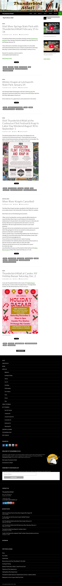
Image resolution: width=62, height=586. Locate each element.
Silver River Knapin (13, 260)
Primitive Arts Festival (9, 68)
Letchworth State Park (9, 109)
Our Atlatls (5, 363)
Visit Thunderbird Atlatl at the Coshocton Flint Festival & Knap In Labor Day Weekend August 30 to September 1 (20, 124)
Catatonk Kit (7, 413)
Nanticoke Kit (8, 423)
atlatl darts (21, 258)
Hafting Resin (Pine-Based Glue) (9, 572)
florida (36, 258)
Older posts (20, 350)
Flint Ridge (20, 188)
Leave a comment (24, 34)
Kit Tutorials (5, 407)
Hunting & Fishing (8, 375)
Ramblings (7, 385)
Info (45, 13)
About (39, 13)
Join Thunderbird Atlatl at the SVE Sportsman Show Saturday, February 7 (19, 525)
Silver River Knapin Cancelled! (18, 201)
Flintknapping (29, 258)
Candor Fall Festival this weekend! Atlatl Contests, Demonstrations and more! (20, 533)
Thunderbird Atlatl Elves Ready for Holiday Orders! (14, 529)
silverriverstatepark (24, 260)
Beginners (7, 372)
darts (5, 345)
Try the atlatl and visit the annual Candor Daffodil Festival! (16, 517)
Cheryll (16, 34)
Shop (35, 13)
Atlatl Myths (5, 558)
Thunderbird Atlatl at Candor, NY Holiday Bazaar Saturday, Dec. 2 (19, 275)
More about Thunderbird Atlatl (9, 460)
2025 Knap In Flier (7, 58)
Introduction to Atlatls (7, 462)
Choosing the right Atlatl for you (50, 36)
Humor (6, 398)
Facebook (5, 540)
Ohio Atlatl (6, 190)
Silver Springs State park (21, 68)
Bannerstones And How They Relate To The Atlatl (13, 561)
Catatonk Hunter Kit (9, 416)
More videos (47, 59)
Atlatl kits (11, 343)
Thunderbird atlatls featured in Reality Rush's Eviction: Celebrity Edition (19, 574)
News (3, 23)
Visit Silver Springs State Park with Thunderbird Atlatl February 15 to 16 (20, 29)
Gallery (55, 13)
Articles (4, 198)
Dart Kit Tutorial (8, 410)
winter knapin (19, 109)
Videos (50, 13)
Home (30, 13)
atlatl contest (12, 258)
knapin (31, 91)
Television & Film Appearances (9, 569)
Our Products (7, 391)
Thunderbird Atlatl (8, 13)
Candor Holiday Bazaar (31, 343)
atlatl (5, 107)
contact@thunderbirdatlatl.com (9, 499)
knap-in (27, 188)
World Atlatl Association (30, 190)
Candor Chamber (20, 343)
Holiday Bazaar (31, 283)
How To (6, 382)
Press (6, 394)
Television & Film (6, 432)
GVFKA (25, 107)
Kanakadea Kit (8, 420)
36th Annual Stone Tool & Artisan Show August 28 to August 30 (17, 513)
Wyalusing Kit (8, 426)
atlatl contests (12, 188)
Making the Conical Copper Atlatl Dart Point (12, 577)
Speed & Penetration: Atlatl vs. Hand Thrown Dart (14, 566)
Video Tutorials (6, 404)
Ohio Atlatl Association (16, 190)
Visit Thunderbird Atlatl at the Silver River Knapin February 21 (17, 521)
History (6, 378)
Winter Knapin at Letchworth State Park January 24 (17, 83)
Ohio (32, 188)
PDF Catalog (5, 435)
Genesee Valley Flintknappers (15, 107)
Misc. (8, 198)
